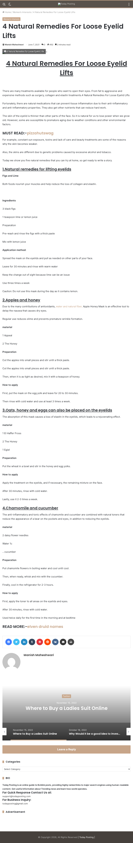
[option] (66, 708)
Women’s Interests (22, 12)
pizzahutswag (40, 133)
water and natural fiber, (69, 306)
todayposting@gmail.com (15, 803)
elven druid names (45, 626)
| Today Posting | (86, 837)
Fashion (66, 696)
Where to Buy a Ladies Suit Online (67, 708)
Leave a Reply (66, 749)
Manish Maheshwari (14, 44)
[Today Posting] (66, 4)
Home (7, 12)
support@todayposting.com (16, 796)
